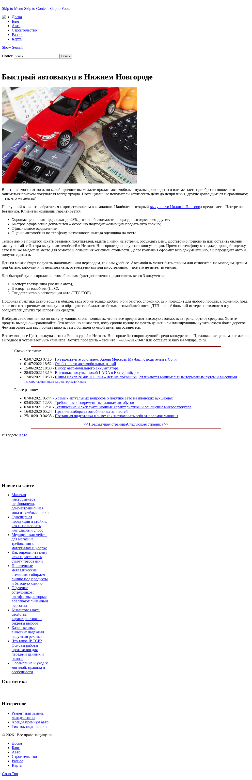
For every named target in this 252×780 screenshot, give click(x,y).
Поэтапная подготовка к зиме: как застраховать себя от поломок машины (116, 416)
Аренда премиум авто (30, 722)
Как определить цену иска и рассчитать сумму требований (29, 556)
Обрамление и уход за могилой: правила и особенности (30, 667)
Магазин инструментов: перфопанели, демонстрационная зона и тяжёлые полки (30, 504)
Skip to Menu (12, 8)
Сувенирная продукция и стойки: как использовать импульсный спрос (29, 523)
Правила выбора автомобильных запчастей (91, 411)
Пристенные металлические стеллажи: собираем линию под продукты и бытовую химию (30, 574)
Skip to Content (36, 8)
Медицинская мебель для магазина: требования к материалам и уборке (29, 541)
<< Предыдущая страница (105, 424)
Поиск (8, 56)
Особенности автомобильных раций (85, 364)
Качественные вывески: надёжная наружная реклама (28, 632)
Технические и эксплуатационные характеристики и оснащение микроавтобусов (123, 407)
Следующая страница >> (148, 424)
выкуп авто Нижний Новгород (176, 207)
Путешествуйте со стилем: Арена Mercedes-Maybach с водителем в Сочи (116, 359)
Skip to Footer (60, 8)
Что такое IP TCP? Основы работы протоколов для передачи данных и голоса (28, 650)
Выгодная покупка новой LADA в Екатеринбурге (97, 372)
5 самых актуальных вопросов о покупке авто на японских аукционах (114, 398)
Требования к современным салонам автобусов (94, 402)
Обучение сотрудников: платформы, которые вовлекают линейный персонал (30, 597)
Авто (23, 435)
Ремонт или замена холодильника (28, 715)
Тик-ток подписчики (29, 726)
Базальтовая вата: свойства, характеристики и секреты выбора (27, 616)
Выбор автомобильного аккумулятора (87, 368)
